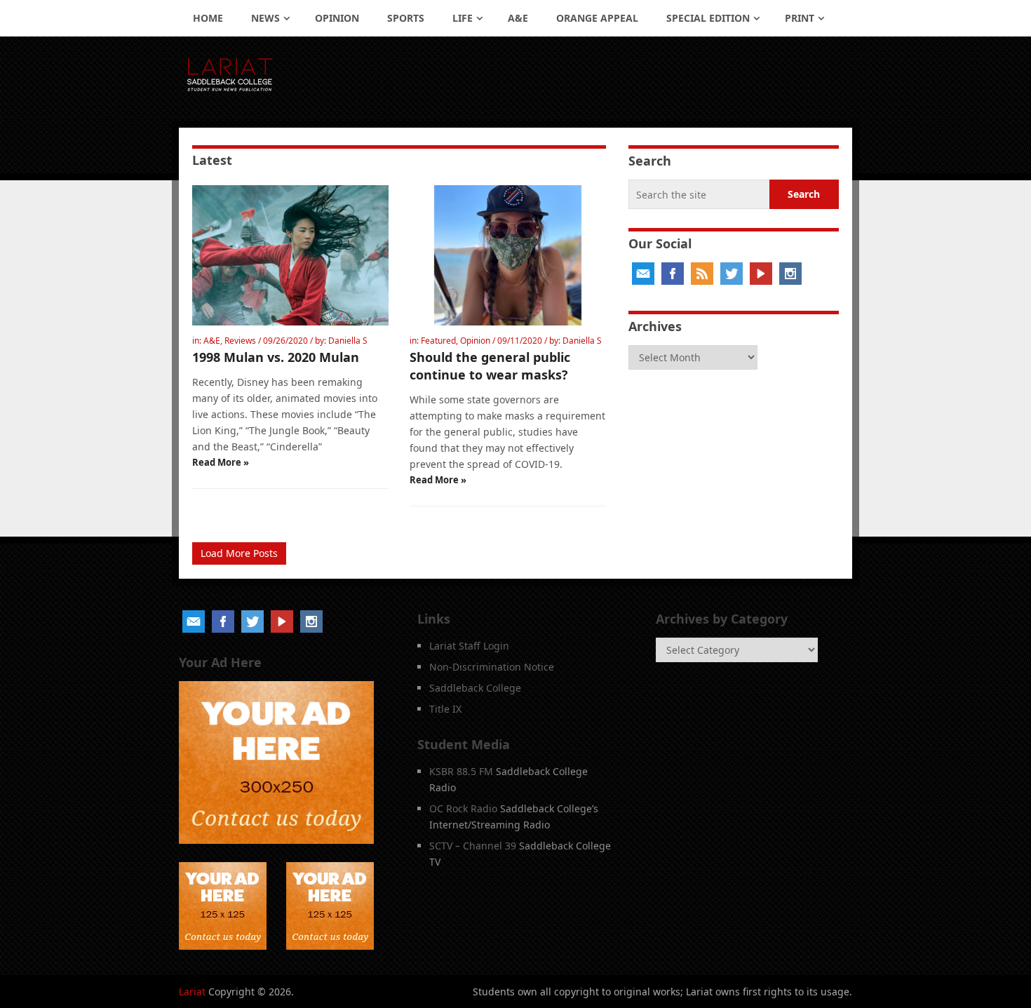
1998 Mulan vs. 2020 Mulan (275, 357)
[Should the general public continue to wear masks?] (508, 255)
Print (799, 18)
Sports (405, 18)
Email (643, 273)
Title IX (445, 708)
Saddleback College (475, 687)
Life (462, 18)
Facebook (672, 273)
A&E (518, 18)
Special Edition (708, 18)
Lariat (192, 991)
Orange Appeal (597, 18)
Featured (438, 341)
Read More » (220, 462)
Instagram (790, 273)
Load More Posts (239, 553)
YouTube (761, 273)
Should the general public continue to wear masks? (490, 366)
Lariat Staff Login (469, 645)
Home (208, 18)
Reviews (240, 341)
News (265, 18)
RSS (702, 273)
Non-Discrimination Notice (491, 666)
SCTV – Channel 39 (472, 845)
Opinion (337, 18)
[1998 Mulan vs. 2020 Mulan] (290, 255)
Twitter (731, 273)
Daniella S (348, 341)
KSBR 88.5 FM (461, 771)
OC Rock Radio (463, 808)
